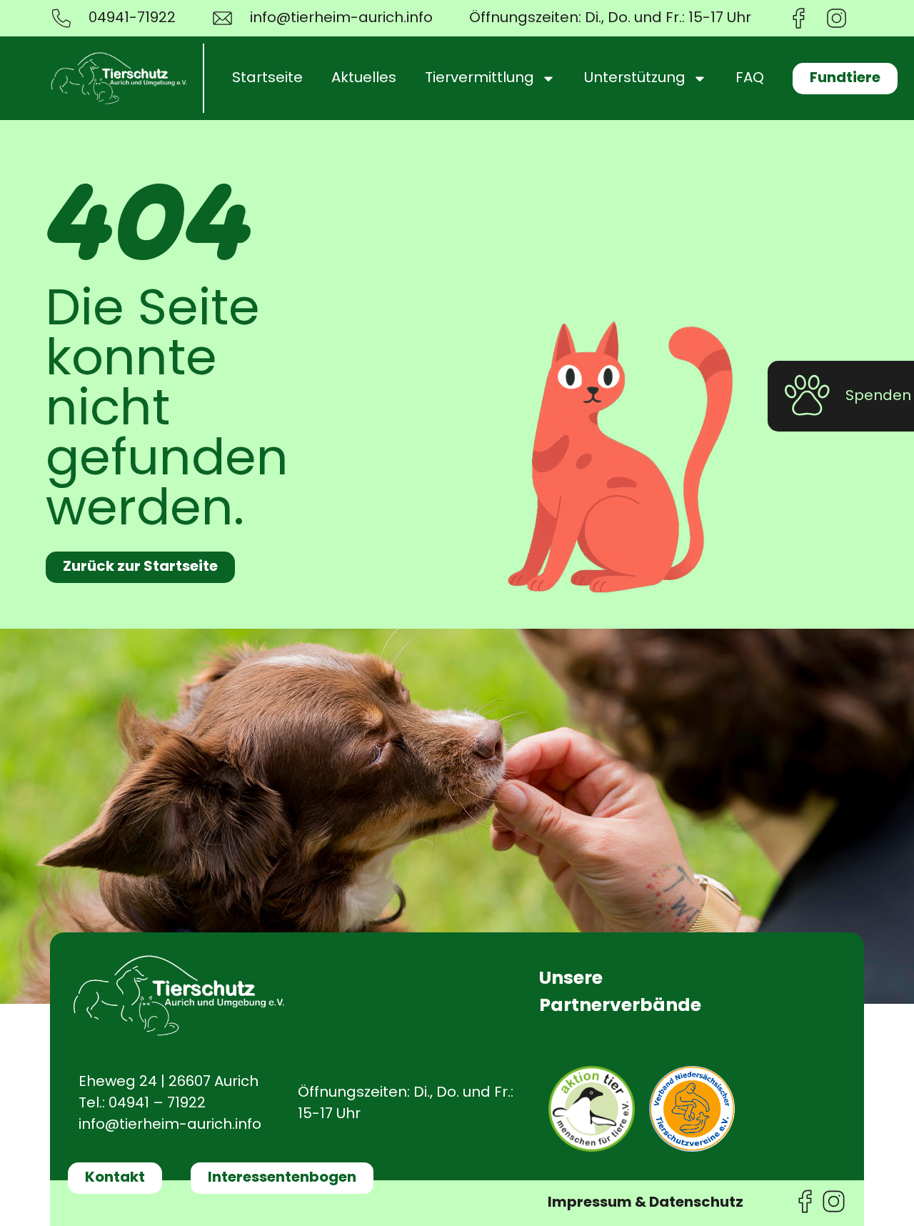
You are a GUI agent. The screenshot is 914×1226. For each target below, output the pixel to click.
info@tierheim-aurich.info (170, 1125)
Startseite (267, 78)
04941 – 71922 (157, 1103)
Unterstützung (635, 78)
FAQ (749, 78)
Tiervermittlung (479, 78)
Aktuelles (363, 78)
